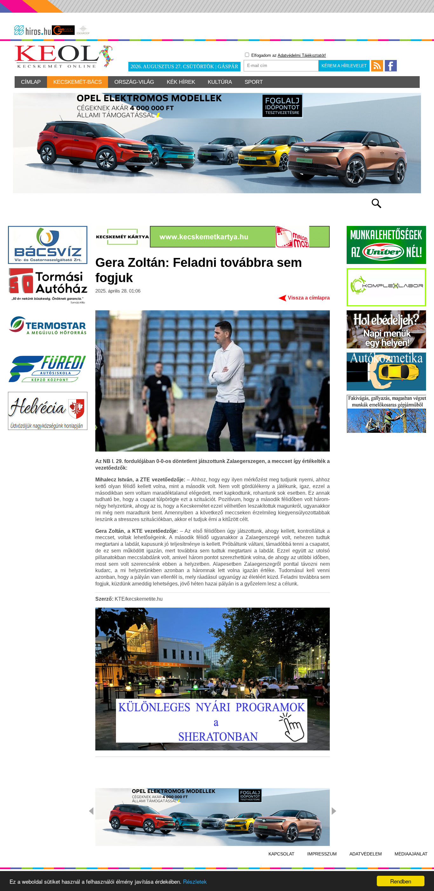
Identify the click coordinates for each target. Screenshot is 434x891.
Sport (254, 82)
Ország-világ (134, 82)
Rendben (400, 881)
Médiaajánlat (411, 853)
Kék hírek (181, 82)
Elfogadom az (288, 55)
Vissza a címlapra (309, 297)
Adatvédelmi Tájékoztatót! (302, 55)
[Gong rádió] (63, 30)
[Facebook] (391, 65)
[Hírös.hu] (32, 30)
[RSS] (377, 65)
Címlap (31, 82)
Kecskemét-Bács (77, 82)
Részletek (195, 881)
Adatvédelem (365, 853)
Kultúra (220, 82)
